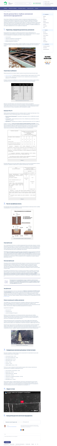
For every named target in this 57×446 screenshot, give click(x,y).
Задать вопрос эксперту (49, 3)
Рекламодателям (6, 444)
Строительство (30, 8)
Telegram (32, 444)
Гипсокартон (45, 33)
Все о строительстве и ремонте (11, 3)
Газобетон (45, 19)
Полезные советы (21, 8)
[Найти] (30, 3)
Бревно (44, 16)
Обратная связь (12, 444)
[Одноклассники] (22, 429)
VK (35, 444)
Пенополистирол (46, 49)
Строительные (38, 3)
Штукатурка (45, 41)
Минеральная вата (46, 46)
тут (29, 384)
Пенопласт (45, 47)
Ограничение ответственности (20, 444)
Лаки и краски (45, 35)
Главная (5, 8)
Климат (36, 8)
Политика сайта (28, 444)
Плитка (44, 38)
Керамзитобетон (46, 22)
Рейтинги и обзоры (12, 8)
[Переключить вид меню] (52, 8)
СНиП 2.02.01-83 (9, 75)
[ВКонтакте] (20, 429)
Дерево (44, 21)
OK (37, 444)
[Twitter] (23, 429)
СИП (44, 27)
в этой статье (6, 296)
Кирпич (44, 24)
